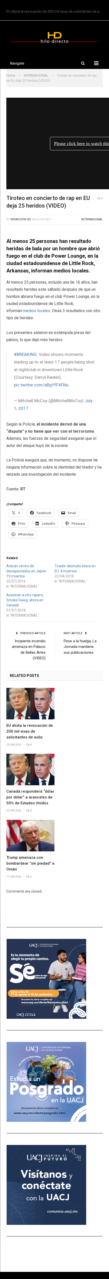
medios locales (36, 310)
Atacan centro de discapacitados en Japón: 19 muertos (26, 571)
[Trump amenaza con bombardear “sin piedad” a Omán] (30, 835)
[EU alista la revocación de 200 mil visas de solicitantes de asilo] (30, 703)
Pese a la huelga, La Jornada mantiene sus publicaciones (80, 647)
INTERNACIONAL (92, 219)
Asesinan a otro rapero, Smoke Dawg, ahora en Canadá (25, 600)
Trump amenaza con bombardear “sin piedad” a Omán (30, 863)
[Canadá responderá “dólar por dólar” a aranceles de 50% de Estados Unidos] (30, 769)
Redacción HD (21, 219)
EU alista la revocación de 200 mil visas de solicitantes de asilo (55, 11)
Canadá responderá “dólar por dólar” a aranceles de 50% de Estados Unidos (30, 797)
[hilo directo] (54, 36)
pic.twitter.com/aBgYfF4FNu (41, 384)
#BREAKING (25, 354)
